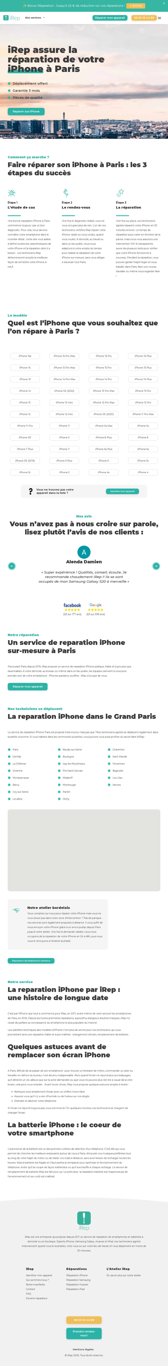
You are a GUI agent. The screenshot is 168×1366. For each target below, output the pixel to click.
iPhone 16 (25, 367)
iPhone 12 (25, 414)
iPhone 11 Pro (25, 425)
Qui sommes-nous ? (37, 1280)
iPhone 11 (64, 425)
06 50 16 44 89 (144, 17)
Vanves (117, 784)
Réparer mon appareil (110, 17)
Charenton (119, 749)
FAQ (28, 1293)
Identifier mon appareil (122, 491)
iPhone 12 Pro (143, 402)
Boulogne (68, 756)
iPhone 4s (103, 472)
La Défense (19, 763)
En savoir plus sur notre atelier (124, 1275)
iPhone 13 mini (64, 402)
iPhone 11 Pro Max (143, 414)
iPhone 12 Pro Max (103, 402)
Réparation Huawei (77, 1284)
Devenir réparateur (36, 1298)
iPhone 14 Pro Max (64, 379)
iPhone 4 (143, 472)
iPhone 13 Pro (143, 390)
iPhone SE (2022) (64, 390)
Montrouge (69, 784)
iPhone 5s (143, 460)
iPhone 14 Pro (104, 379)
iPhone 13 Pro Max (103, 390)
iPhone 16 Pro (104, 356)
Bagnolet (118, 770)
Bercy (16, 784)
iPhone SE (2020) (104, 414)
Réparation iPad (75, 1289)
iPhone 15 (25, 379)
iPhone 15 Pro (104, 367)
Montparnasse (21, 777)
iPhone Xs (143, 425)
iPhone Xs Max (103, 425)
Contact (30, 1289)
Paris (15, 749)
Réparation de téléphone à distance (31, 960)
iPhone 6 (104, 460)
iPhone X (64, 437)
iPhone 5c (25, 472)
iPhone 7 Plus (25, 449)
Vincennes (119, 763)
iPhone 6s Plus (103, 449)
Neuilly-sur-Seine (72, 749)
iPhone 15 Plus (143, 367)
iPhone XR (25, 437)
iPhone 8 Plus (104, 437)
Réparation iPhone (77, 1275)
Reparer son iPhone (26, 111)
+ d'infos (136, 6)
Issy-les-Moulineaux (74, 763)
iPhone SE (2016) (25, 460)
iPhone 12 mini (64, 414)
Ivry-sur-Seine (20, 791)
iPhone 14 (25, 390)
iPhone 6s (143, 449)
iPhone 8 (143, 437)
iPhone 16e (25, 356)
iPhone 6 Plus (64, 460)
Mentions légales (83, 1349)
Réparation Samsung (78, 1280)
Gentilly (17, 756)
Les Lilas (117, 777)
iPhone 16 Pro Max (64, 356)
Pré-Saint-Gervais (73, 770)
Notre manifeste (35, 1284)
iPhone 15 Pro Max (64, 367)
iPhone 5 (64, 472)
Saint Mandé (120, 756)
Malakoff (68, 777)
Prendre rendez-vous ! (84, 1333)
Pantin (66, 791)
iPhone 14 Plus (143, 379)
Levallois (17, 798)
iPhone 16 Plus (143, 356)
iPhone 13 (25, 402)
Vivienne (17, 770)
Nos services (33, 17)
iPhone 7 (64, 449)
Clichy (66, 798)
